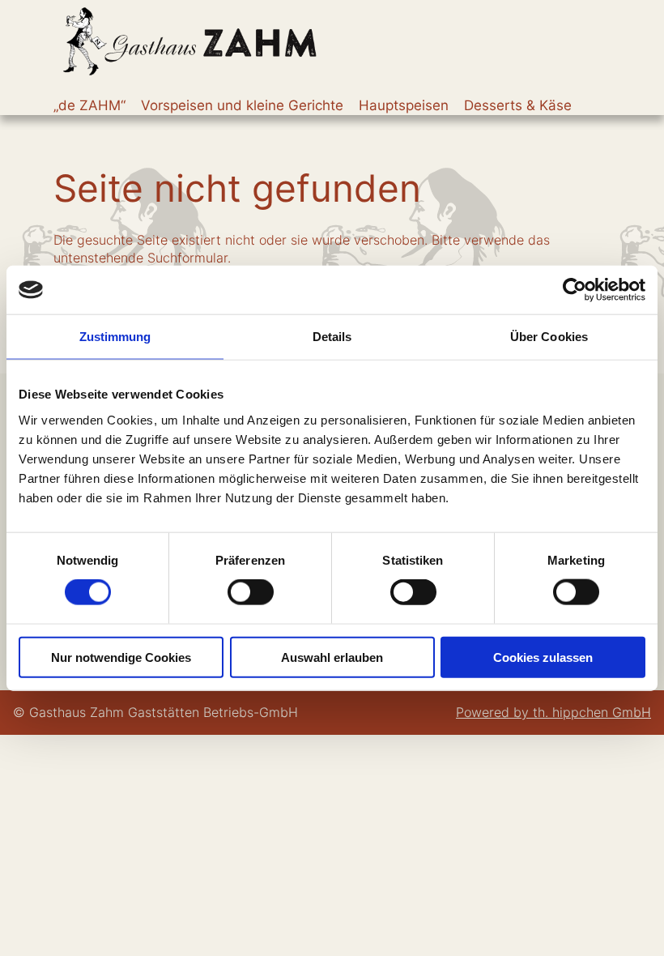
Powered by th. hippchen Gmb (548, 712)
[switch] (251, 592)
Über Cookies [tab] (549, 337)
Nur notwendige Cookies (121, 657)
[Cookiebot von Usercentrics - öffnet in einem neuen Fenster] (574, 290)
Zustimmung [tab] (115, 337)
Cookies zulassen (543, 657)
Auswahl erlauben (332, 657)
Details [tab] (332, 337)
